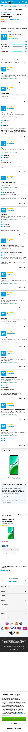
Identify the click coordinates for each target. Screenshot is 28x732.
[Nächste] (26, 450)
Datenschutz (15, 646)
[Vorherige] (2, 579)
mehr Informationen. (18, 644)
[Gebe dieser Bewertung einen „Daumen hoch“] (20, 82)
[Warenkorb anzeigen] (25, 2)
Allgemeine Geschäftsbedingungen (19, 648)
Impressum (21, 646)
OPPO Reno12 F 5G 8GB (6, 12)
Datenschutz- (19, 713)
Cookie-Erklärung (6, 715)
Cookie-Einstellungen (6, 648)
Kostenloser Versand (16, 477)
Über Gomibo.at (7, 646)
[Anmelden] (19, 2)
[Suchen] (25, 6)
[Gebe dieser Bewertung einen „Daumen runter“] (24, 82)
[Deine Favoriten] (22, 2)
